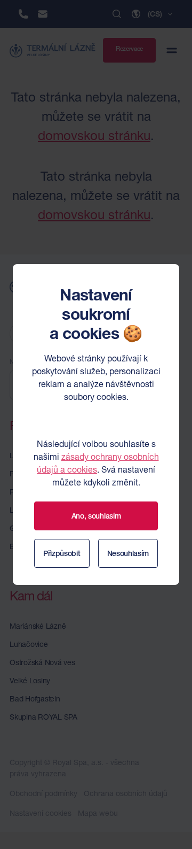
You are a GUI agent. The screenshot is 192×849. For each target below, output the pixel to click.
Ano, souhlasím (96, 516)
